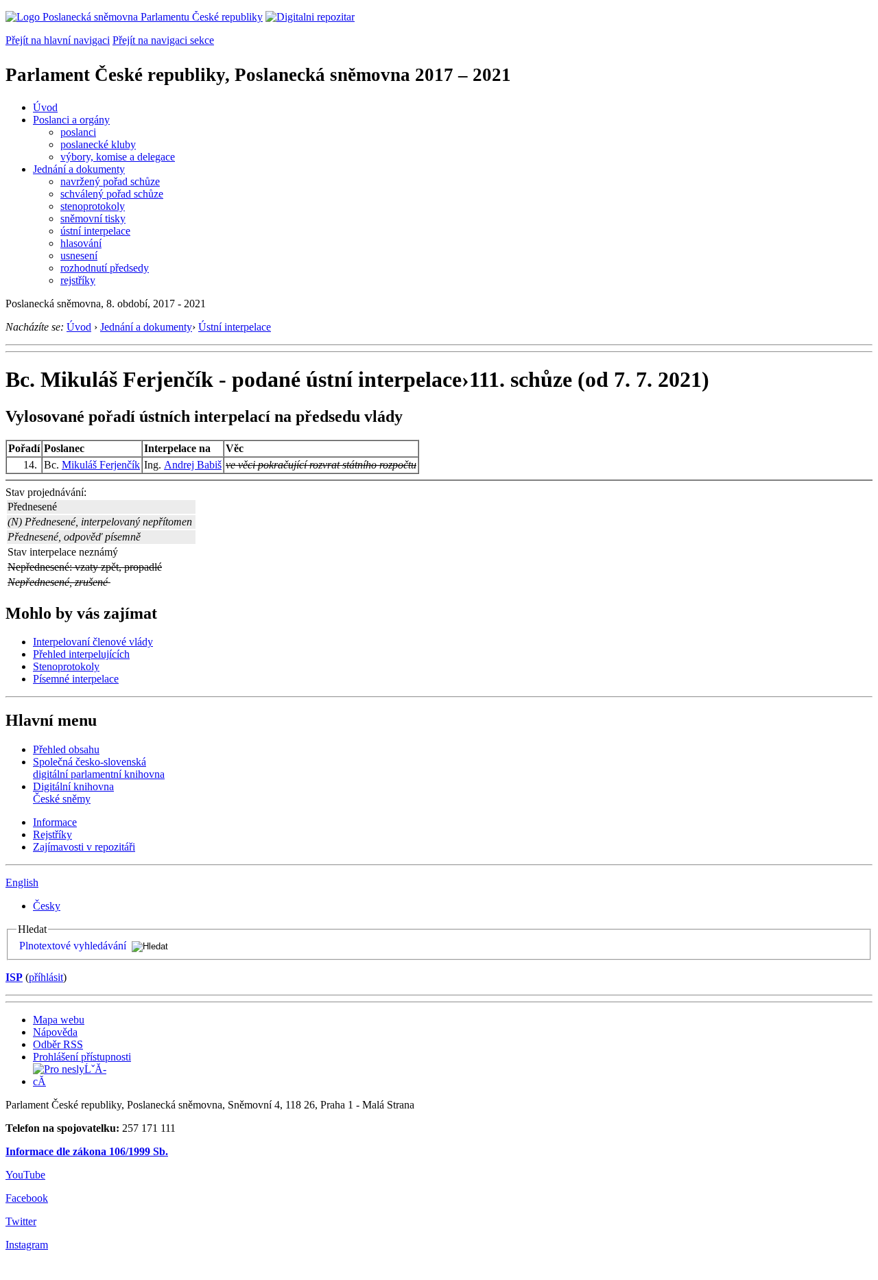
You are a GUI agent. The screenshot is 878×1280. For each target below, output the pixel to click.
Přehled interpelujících (81, 654)
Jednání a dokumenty (79, 169)
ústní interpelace (95, 231)
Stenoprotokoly (66, 666)
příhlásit (46, 977)
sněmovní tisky (93, 218)
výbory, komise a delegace (117, 157)
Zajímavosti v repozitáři (84, 847)
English (21, 882)
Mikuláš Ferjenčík (101, 465)
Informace (55, 822)
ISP (14, 977)
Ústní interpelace (234, 327)
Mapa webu (58, 1020)
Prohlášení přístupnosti (82, 1057)
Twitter (20, 1221)
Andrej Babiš (193, 465)
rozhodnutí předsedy (104, 268)
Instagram (26, 1245)
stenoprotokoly (92, 206)
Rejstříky (52, 834)
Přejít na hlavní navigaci (57, 40)
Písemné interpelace (76, 679)
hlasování (81, 243)
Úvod (45, 107)
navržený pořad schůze (110, 181)
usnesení (78, 255)
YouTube (25, 1175)
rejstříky (77, 280)
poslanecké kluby (98, 144)
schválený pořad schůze (111, 194)
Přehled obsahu (66, 749)
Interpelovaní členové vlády (93, 642)
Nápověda (55, 1032)
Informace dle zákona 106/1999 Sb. (86, 1151)
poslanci (78, 132)
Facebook (26, 1198)
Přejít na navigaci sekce (163, 40)
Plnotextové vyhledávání (72, 945)
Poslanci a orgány (71, 120)
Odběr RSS (58, 1044)
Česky (46, 906)
